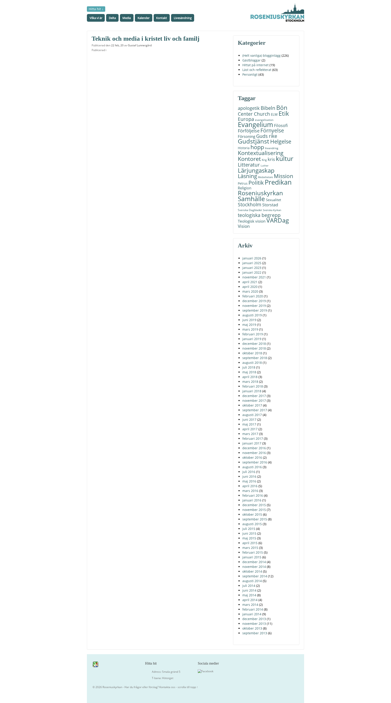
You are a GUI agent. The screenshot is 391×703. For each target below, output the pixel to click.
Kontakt (161, 18)
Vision (244, 226)
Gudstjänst (253, 141)
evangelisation (264, 120)
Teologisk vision (251, 221)
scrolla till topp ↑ (188, 687)
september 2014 (254, 576)
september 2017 (254, 410)
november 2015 (254, 510)
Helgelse (280, 141)
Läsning (247, 176)
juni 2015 (249, 533)
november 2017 (254, 400)
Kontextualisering (261, 152)
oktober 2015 (252, 514)
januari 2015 (251, 557)
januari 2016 (251, 500)
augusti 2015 (252, 524)
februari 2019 (252, 334)
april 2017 (249, 429)
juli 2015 (248, 529)
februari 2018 (252, 386)
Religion (244, 188)
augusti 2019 (252, 315)
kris (271, 159)
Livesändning (183, 18)
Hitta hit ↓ (96, 9)
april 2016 (249, 486)
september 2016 (254, 462)
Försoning (246, 136)
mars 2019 (250, 329)
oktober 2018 (252, 353)
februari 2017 (252, 438)
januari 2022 (251, 272)
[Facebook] (205, 671)
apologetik (249, 108)
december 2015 (254, 505)
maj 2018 (249, 372)
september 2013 (254, 633)
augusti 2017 (252, 415)
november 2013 (254, 623)
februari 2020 (252, 296)
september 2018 (254, 358)
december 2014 (254, 562)
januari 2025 (251, 263)
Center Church (254, 113)
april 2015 (249, 543)
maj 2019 (249, 324)
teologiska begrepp (259, 215)
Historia (244, 148)
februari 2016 (252, 495)
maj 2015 (249, 538)
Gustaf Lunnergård (140, 45)
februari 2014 (252, 609)
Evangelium (255, 124)
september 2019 (254, 310)
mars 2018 (250, 381)
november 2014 (254, 566)
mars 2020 (250, 291)
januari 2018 (251, 391)
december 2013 (254, 619)
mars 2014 (250, 604)
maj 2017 (249, 424)
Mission (283, 176)
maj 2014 (249, 595)
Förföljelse (249, 130)
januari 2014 (251, 614)
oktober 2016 (252, 457)
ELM (274, 114)
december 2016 (254, 448)
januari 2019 (251, 339)
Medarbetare (265, 177)
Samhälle (251, 198)
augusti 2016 (252, 467)
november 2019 (254, 305)
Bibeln (268, 108)
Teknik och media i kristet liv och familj (145, 38)
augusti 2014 (252, 581)
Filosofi (281, 125)
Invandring (271, 148)
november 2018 (254, 348)
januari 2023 (251, 268)
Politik (256, 182)
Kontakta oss (167, 687)
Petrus (243, 183)
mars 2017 (250, 434)
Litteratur (249, 164)
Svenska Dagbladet (250, 210)
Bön (281, 107)
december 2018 (254, 343)
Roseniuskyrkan (260, 192)
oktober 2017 (252, 405)
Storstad (270, 204)
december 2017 (254, 396)
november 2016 (254, 453)
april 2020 (249, 286)
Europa (246, 119)
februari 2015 (252, 552)
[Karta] (95, 664)
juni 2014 (249, 590)
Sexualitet (273, 199)
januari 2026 (251, 258)
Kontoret (249, 158)
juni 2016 (249, 476)
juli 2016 (248, 472)
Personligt (249, 74)
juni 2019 (249, 320)
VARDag (277, 220)
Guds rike (266, 136)
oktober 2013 (252, 628)
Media (126, 18)
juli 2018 (248, 367)
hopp (257, 147)
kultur (284, 158)
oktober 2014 (252, 571)
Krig (264, 160)
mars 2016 (250, 491)
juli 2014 (248, 585)
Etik (284, 113)
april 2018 (249, 377)
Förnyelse (272, 130)
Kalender (144, 18)
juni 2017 (249, 419)
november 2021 (254, 277)
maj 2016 (249, 481)
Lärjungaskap (256, 170)
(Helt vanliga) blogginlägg (261, 55)
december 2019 (254, 301)
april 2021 (249, 282)
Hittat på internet (255, 65)
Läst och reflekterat (256, 70)
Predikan (278, 182)
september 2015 (254, 519)
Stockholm (249, 204)
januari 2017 (251, 443)
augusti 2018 (252, 362)
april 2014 (249, 600)
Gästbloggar (251, 60)
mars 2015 (250, 547)
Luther (264, 165)
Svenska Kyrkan (272, 210)
